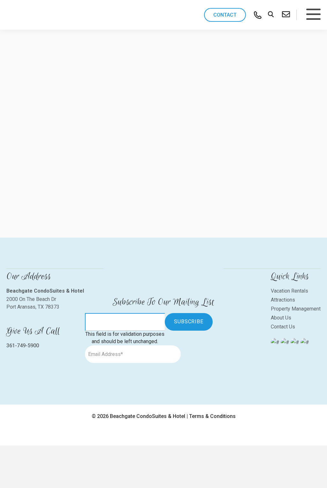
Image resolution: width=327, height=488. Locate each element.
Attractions (283, 300)
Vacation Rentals (289, 291)
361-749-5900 (22, 345)
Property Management (296, 309)
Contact (225, 15)
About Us (281, 318)
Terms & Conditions (212, 416)
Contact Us (283, 327)
